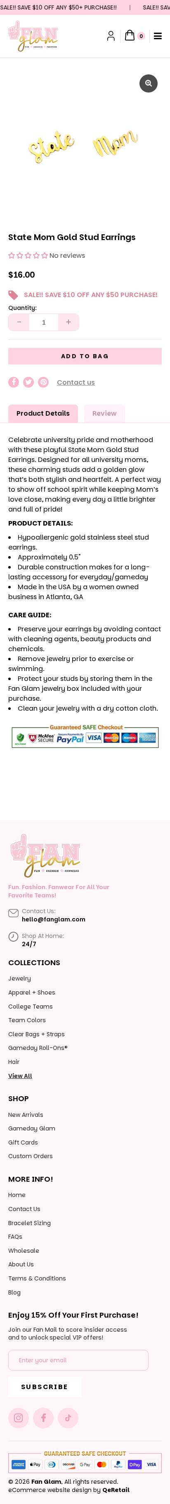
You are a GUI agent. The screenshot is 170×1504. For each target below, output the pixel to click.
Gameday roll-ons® (38, 1048)
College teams (30, 1006)
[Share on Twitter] (28, 382)
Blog (14, 1292)
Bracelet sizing (29, 1223)
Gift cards (23, 1142)
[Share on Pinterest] (43, 382)
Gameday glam (31, 1128)
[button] (28, 255)
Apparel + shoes (31, 992)
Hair (13, 1062)
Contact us (76, 382)
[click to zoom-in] (148, 83)
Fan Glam (46, 1482)
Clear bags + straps (36, 1034)
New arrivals (25, 1115)
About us (21, 1264)
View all (20, 1076)
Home (17, 1195)
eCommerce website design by (54, 1490)
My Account (111, 36)
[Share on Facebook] (13, 382)
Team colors (27, 1020)
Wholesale (23, 1251)
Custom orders (30, 1156)
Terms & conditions (37, 1278)
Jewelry (19, 978)
